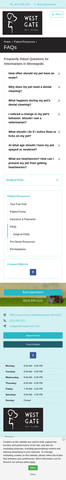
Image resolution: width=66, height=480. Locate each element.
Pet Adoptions (18, 249)
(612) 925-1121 (33, 300)
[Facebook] (33, 272)
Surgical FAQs (21, 234)
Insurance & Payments (23, 219)
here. (33, 462)
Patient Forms (18, 211)
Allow (33, 467)
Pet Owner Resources (22, 241)
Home (7, 41)
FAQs (13, 226)
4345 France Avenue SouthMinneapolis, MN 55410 (35, 315)
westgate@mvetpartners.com (24, 326)
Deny (33, 474)
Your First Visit (18, 204)
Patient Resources (24, 41)
